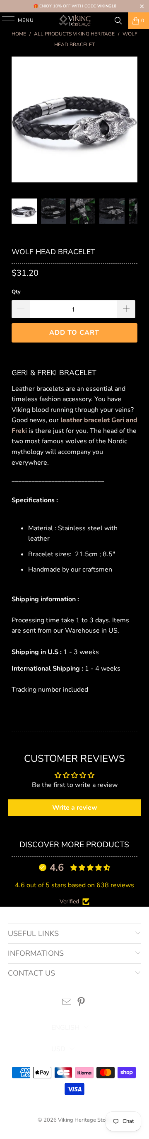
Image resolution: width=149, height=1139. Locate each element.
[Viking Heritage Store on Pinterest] (81, 1003)
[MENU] (4, 20)
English (65, 1027)
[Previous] (17, 121)
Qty (16, 291)
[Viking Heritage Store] (74, 20)
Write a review (74, 807)
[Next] (131, 121)
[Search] (118, 20)
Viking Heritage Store (84, 1120)
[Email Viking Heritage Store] (67, 1003)
